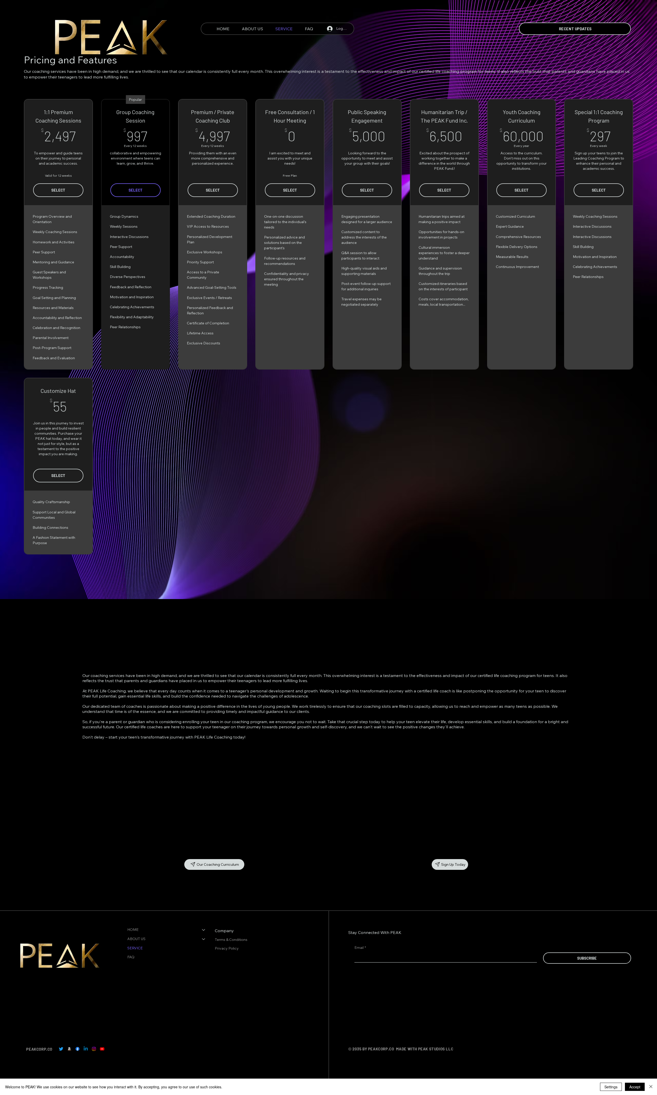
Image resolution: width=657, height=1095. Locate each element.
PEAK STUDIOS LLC (435, 1049)
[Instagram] (93, 1048)
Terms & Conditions (231, 939)
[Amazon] (69, 1048)
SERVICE (135, 948)
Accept (634, 1086)
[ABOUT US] (203, 939)
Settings (610, 1086)
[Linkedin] (85, 1048)
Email (360, 947)
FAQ (130, 957)
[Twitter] (61, 1048)
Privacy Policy (227, 948)
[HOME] (203, 929)
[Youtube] (102, 1048)
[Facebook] (77, 1048)
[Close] (651, 1087)
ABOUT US (136, 939)
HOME (133, 929)
